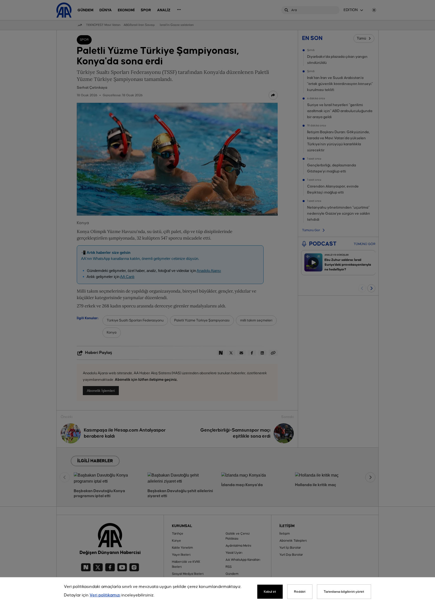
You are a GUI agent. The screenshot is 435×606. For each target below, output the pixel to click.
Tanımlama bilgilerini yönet (344, 591)
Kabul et (270, 591)
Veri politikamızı (105, 595)
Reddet (300, 591)
